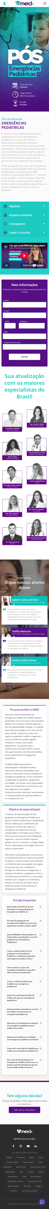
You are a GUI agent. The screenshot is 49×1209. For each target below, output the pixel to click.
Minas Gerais (10, 1172)
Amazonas (21, 1157)
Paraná (41, 1172)
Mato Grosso (21, 1167)
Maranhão (7, 1167)
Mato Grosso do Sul (38, 1167)
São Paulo (27, 1186)
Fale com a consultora (24, 1110)
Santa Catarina (13, 1186)
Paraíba (31, 1172)
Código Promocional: (12, 342)
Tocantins (13, 1191)
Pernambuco (13, 1176)
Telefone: (23, 321)
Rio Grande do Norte (15, 1181)
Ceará (40, 1157)
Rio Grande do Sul (34, 1181)
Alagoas (9, 1157)
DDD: (7, 321)
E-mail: (6, 311)
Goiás (40, 1162)
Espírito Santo (28, 1162)
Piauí (24, 1176)
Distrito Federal (12, 1162)
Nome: (6, 300)
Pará (21, 1172)
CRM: (6, 332)
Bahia (32, 1157)
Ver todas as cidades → (30, 1191)
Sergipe (38, 1186)
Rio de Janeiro (36, 1176)
